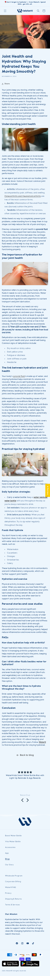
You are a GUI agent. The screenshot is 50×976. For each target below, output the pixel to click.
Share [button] (7, 84)
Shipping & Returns (13, 899)
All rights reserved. (19, 970)
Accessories (10, 847)
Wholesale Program (13, 876)
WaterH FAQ (10, 887)
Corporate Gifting (13, 881)
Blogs (7, 859)
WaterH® (9, 970)
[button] (5, 11)
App (7, 853)
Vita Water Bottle (13, 841)
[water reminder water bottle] (25, 476)
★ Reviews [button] (48, 490)
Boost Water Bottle (13, 836)
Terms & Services (12, 905)
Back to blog (27, 755)
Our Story (9, 865)
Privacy (8, 893)
